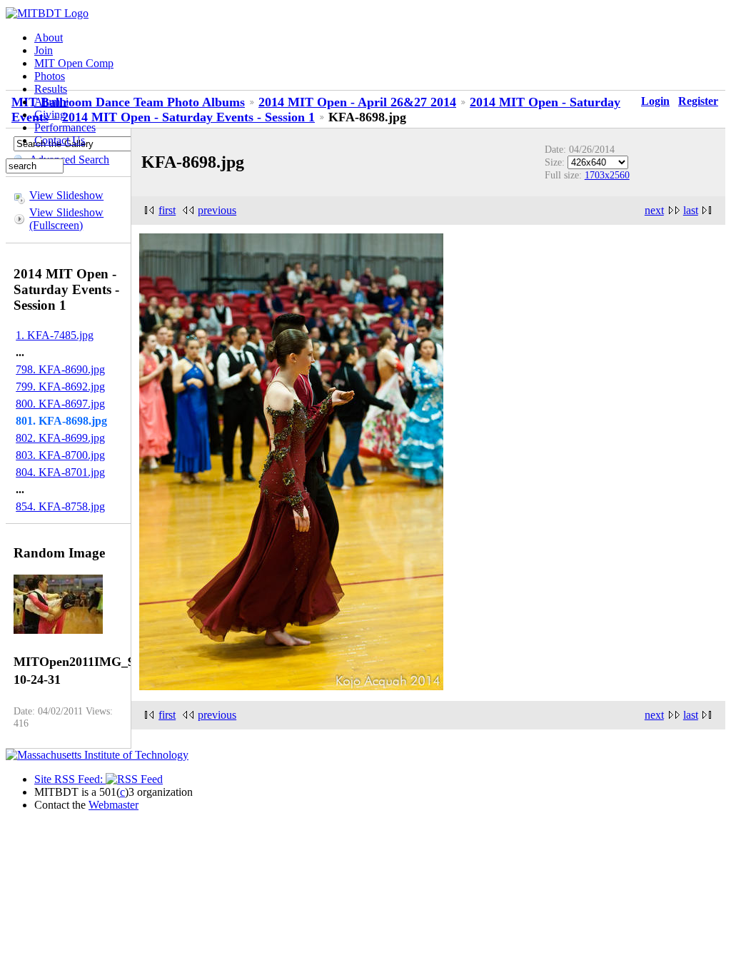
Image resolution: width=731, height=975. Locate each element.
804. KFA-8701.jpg (60, 472)
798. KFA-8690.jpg (60, 369)
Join (43, 50)
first (167, 210)
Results (50, 89)
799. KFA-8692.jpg (60, 386)
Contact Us (59, 140)
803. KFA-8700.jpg (60, 455)
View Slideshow (66, 195)
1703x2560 (607, 175)
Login (655, 101)
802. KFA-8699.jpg (60, 438)
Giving (50, 114)
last (690, 210)
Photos (49, 76)
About (48, 37)
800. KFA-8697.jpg (60, 404)
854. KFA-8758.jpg (60, 506)
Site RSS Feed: (70, 779)
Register (698, 101)
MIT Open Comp (74, 63)
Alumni (51, 102)
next (654, 210)
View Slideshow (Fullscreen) (66, 218)
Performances (65, 127)
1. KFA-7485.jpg (55, 335)
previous (217, 210)
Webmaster (113, 805)
